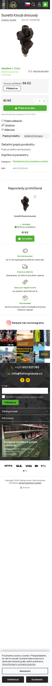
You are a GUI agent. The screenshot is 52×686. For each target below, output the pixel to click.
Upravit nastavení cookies (29, 483)
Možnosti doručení (41, 71)
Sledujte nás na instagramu (28, 322)
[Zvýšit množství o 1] (44, 101)
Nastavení (25, 671)
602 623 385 (27, 367)
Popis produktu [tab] (11, 135)
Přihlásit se (10, 402)
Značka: (8, 19)
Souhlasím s (24, 397)
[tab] (35, 136)
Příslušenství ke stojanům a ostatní (30, 161)
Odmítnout (13, 679)
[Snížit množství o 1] (35, 101)
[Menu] (3, 4)
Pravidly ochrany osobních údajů (29, 397)
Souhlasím (37, 679)
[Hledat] (33, 4)
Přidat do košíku (26, 108)
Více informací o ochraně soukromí (18, 664)
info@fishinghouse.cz (27, 374)
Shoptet (26, 487)
